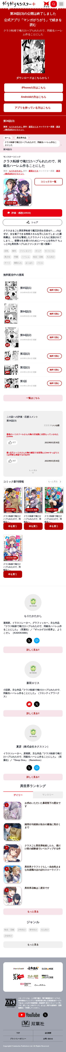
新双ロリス (33, 127)
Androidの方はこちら (33, 97)
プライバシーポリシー (18, 1039)
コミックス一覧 (48, 181)
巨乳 (6, 251)
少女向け (8, 936)
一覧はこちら (33, 398)
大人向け (50, 257)
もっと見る (33, 470)
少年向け (22, 930)
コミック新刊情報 (13, 481)
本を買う (12, 526)
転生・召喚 (38, 257)
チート (7, 263)
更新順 (47, 425)
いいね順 (55, 425)
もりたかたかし (16, 127)
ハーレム (25, 257)
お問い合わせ (48, 1039)
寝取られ (18, 263)
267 (14, 461)
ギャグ (38, 251)
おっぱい (29, 263)
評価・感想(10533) (21, 213)
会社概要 (48, 1033)
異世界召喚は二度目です (37, 888)
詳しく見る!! (33, 649)
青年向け (33, 930)
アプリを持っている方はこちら (33, 107)
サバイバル (49, 251)
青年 (14, 251)
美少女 (7, 257)
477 (14, 442)
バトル (40, 263)
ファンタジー (25, 251)
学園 (16, 257)
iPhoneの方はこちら (34, 87)
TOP (18, 1033)
